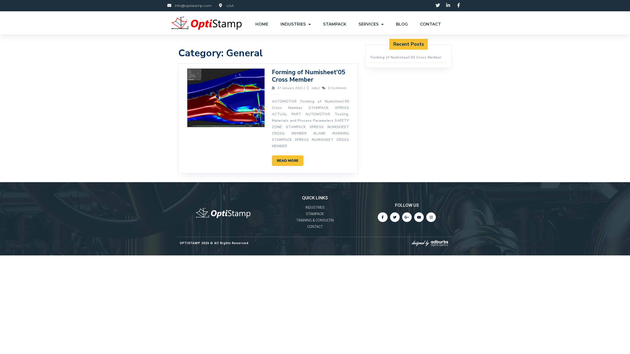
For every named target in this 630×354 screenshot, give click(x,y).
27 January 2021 (290, 88)
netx (315, 88)
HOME (261, 24)
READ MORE (290, 159)
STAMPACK (334, 24)
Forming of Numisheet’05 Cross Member (308, 76)
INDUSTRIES (293, 24)
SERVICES (369, 24)
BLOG (402, 24)
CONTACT (430, 24)
